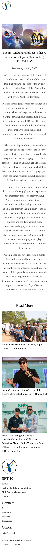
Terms (17, 544)
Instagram (7, 521)
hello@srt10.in (9, 533)
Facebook (6, 516)
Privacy (7, 544)
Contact (6, 496)
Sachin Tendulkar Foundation (16, 488)
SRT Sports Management (14, 492)
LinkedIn (6, 512)
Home (5, 483)
